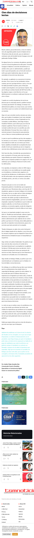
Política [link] (26, 449)
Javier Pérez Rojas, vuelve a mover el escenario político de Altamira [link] (12, 443)
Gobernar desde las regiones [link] (10, 465)
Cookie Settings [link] (6, 534)
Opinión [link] (4, 9)
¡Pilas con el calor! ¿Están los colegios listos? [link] (10, 454)
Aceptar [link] (15, 534)
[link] (2, 6)
